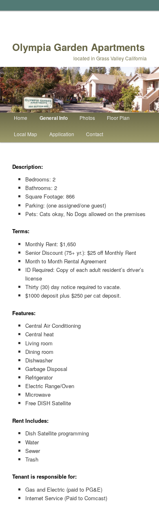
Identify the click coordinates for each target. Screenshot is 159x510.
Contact (94, 133)
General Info (54, 117)
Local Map (25, 133)
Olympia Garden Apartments (78, 47)
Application (61, 133)
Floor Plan (118, 117)
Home (20, 117)
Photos (87, 117)
